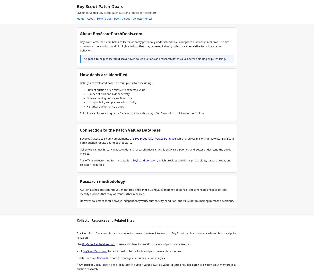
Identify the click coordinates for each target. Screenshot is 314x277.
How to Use (104, 18)
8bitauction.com (107, 258)
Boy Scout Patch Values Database (155, 138)
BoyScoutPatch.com (144, 160)
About (91, 18)
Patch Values (122, 18)
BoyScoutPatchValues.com (98, 244)
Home (80, 18)
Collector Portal (142, 18)
